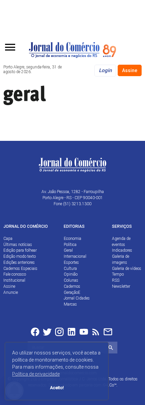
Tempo (118, 274)
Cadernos (72, 286)
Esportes (71, 262)
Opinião (71, 274)
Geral (68, 250)
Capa (7, 238)
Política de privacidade (36, 374)
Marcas (70, 304)
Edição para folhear (20, 250)
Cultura (70, 268)
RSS (115, 280)
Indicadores (122, 250)
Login (105, 70)
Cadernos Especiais (20, 268)
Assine (129, 70)
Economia (72, 238)
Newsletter (121, 286)
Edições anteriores (19, 262)
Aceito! (57, 387)
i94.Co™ (109, 385)
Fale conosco (14, 274)
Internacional (75, 256)
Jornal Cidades (77, 298)
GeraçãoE (72, 292)
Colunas (71, 280)
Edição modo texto (19, 256)
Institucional (14, 280)
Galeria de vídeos (126, 268)
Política (70, 244)
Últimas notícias (17, 244)
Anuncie (10, 292)
